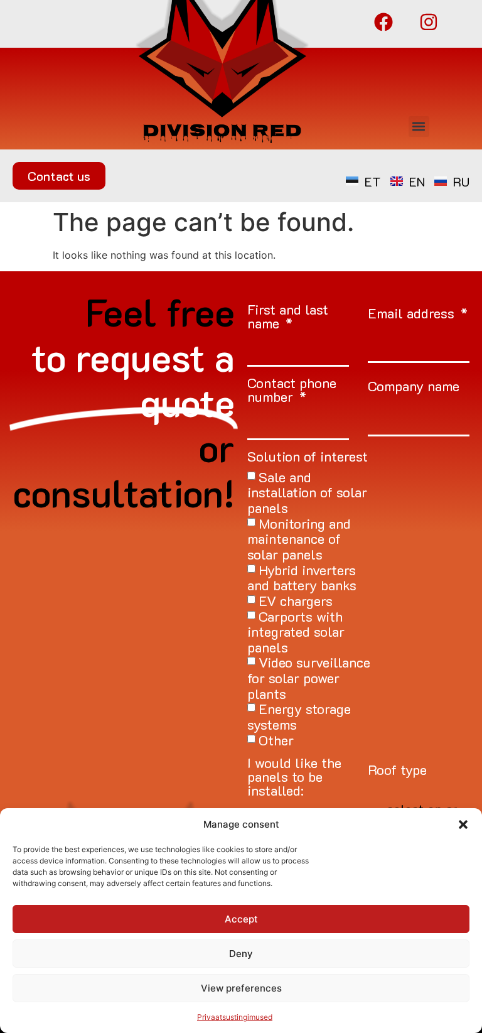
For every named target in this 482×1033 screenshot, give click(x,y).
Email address (413, 314)
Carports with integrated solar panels (296, 631)
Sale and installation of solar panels (307, 491)
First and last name (287, 317)
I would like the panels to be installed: (294, 777)
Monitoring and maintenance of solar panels (299, 538)
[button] (463, 824)
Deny (241, 954)
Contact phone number (291, 391)
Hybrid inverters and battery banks (301, 577)
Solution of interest (307, 457)
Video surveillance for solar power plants (308, 677)
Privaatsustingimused (234, 1017)
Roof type (397, 771)
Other (276, 739)
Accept (241, 919)
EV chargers (296, 601)
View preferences (241, 988)
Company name (413, 387)
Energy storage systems (299, 716)
